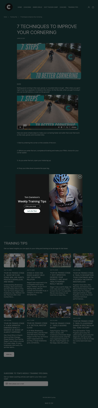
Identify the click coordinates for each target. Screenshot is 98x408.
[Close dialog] (80, 176)
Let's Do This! (32, 211)
